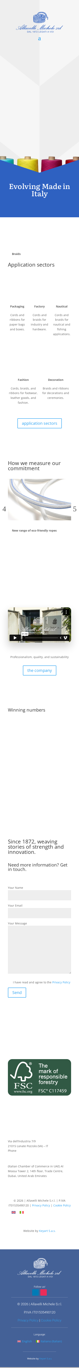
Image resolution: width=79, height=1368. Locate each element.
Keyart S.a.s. (47, 1231)
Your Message (17, 923)
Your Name (15, 888)
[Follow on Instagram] (43, 1193)
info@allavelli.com (20, 1155)
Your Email (15, 905)
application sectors (39, 423)
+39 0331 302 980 (29, 1151)
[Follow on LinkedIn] (35, 1193)
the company (39, 670)
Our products (39, 168)
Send (17, 992)
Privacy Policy (61, 982)
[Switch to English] (14, 1212)
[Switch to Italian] (22, 1212)
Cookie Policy (62, 1205)
